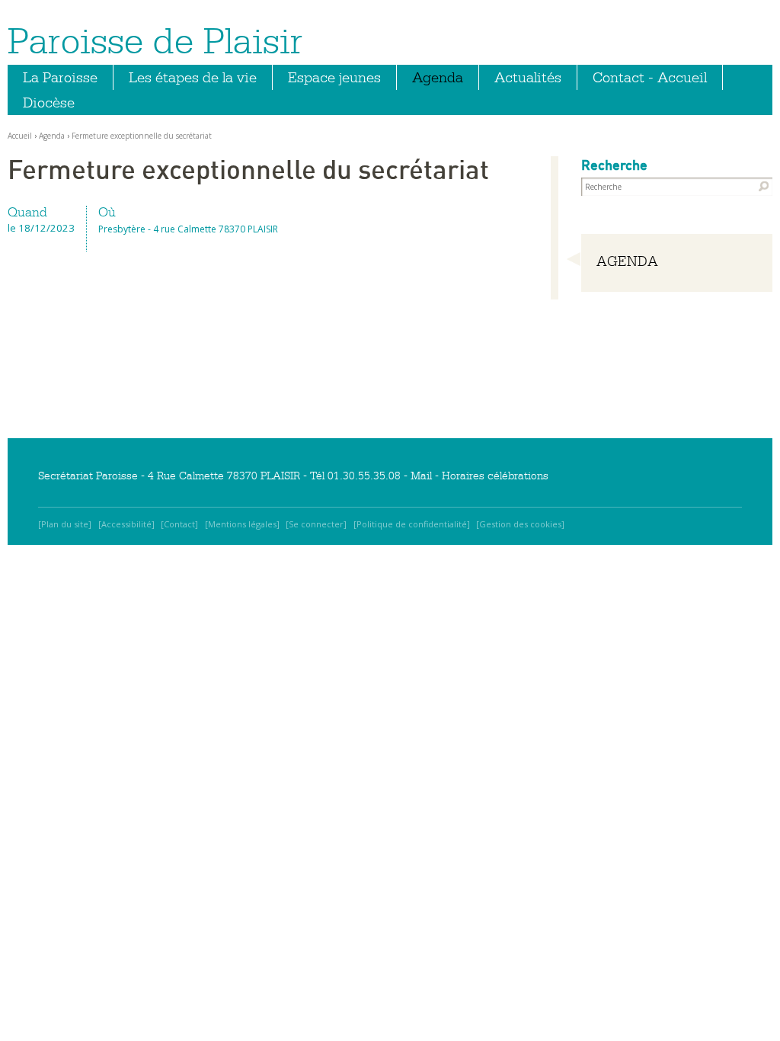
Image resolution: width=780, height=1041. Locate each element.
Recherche (614, 165)
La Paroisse (60, 77)
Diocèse (49, 102)
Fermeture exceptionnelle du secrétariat (142, 135)
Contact (179, 524)
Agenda (437, 77)
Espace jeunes (334, 77)
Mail (421, 475)
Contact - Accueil (650, 77)
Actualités (527, 77)
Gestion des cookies (520, 524)
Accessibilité (126, 524)
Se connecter (316, 524)
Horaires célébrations (495, 475)
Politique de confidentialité (411, 524)
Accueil (20, 135)
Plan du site (64, 524)
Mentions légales (242, 524)
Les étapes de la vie (193, 77)
